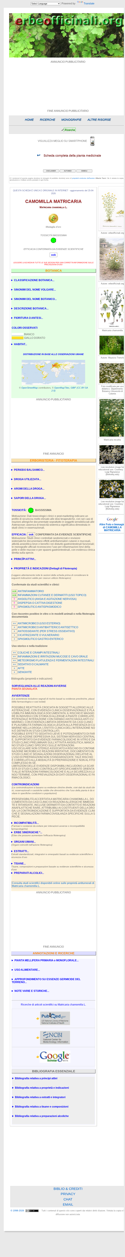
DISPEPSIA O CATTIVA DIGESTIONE (40, 603)
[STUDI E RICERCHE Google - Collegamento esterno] (55, 1056)
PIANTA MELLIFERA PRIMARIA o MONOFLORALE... (46, 960)
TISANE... (52, 865)
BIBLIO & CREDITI (68, 1189)
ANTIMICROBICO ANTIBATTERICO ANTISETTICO (48, 627)
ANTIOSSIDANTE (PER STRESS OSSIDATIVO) (46, 631)
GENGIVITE (25, 672)
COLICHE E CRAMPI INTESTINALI (38, 652)
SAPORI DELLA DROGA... (30, 498)
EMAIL (68, 1204)
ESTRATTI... (52, 853)
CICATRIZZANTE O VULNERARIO (38, 635)
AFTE (21, 668)
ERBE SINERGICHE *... (38, 834)
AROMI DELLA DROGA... (29, 488)
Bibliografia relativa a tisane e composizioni (41, 1106)
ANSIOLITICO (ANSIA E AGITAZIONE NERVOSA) (47, 599)
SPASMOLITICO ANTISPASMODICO (39, 606)
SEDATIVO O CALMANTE (33, 664)
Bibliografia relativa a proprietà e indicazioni (42, 1087)
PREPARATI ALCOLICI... (29, 873)
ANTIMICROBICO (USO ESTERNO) (39, 623)
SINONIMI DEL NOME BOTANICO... (35, 299)
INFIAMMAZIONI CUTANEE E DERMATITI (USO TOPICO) (52, 595)
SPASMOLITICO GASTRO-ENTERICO (40, 639)
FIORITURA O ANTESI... (28, 318)
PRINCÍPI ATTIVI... (25, 559)
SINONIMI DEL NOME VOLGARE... (35, 289)
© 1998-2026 (18, 1210)
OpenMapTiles (61, 387)
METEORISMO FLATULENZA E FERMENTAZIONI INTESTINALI (56, 660)
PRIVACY (68, 1194)
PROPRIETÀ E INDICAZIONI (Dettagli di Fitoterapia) (45, 568)
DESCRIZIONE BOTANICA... (31, 308)
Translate (89, 3)
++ (14, 623)
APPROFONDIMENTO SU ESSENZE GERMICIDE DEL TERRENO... (46, 981)
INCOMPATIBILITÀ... (48, 825)
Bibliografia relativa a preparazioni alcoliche (42, 1116)
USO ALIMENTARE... (27, 969)
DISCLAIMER (51, 171)
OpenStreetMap (29, 387)
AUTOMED (68, 171)
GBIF (73, 387)
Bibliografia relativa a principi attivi (36, 1078)
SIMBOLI (84, 171)
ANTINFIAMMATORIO (31, 591)
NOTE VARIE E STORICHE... (31, 991)
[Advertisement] (53, 426)
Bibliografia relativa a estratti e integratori (40, 1097)
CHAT (67, 1199)
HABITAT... (20, 344)
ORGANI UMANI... (31, 843)
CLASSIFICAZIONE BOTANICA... (34, 280)
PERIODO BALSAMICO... (29, 469)
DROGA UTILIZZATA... (27, 479)
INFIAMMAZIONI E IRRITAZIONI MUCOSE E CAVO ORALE (53, 656)
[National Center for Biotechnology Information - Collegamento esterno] (55, 1037)
